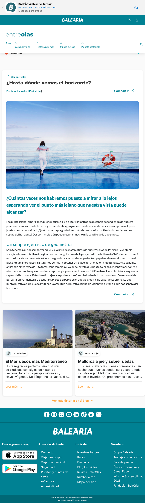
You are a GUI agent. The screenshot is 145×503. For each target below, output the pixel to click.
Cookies (83, 500)
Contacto (47, 452)
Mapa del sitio (86, 482)
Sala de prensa (123, 462)
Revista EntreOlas (89, 472)
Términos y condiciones (69, 500)
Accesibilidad (50, 486)
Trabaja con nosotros (128, 457)
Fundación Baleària (126, 485)
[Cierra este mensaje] (3, 7)
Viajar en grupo (51, 457)
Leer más (12, 386)
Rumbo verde (86, 477)
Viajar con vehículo (53, 462)
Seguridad (48, 467)
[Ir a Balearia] (72, 20)
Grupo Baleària (123, 452)
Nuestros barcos (88, 452)
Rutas (81, 457)
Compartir (121, 91)
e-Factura (47, 481)
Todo (8, 43)
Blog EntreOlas (87, 467)
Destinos (83, 462)
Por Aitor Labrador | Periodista (23, 90)
